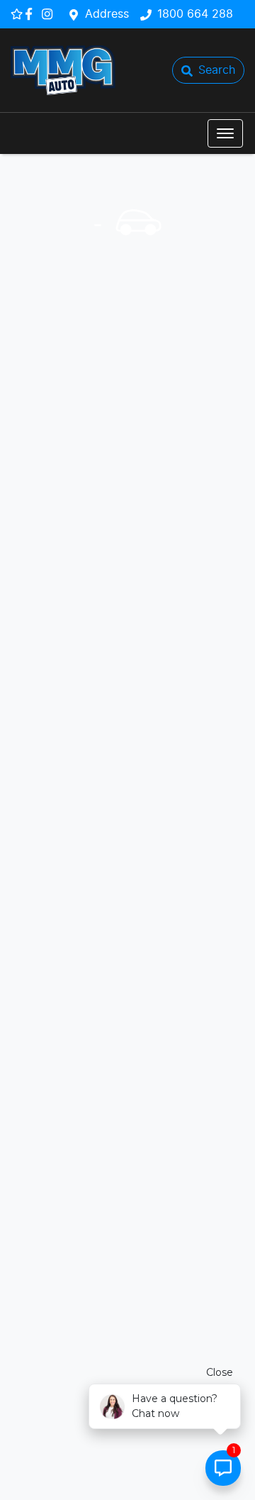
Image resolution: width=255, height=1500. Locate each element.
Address (107, 14)
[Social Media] (31, 14)
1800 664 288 (195, 14)
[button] (225, 133)
